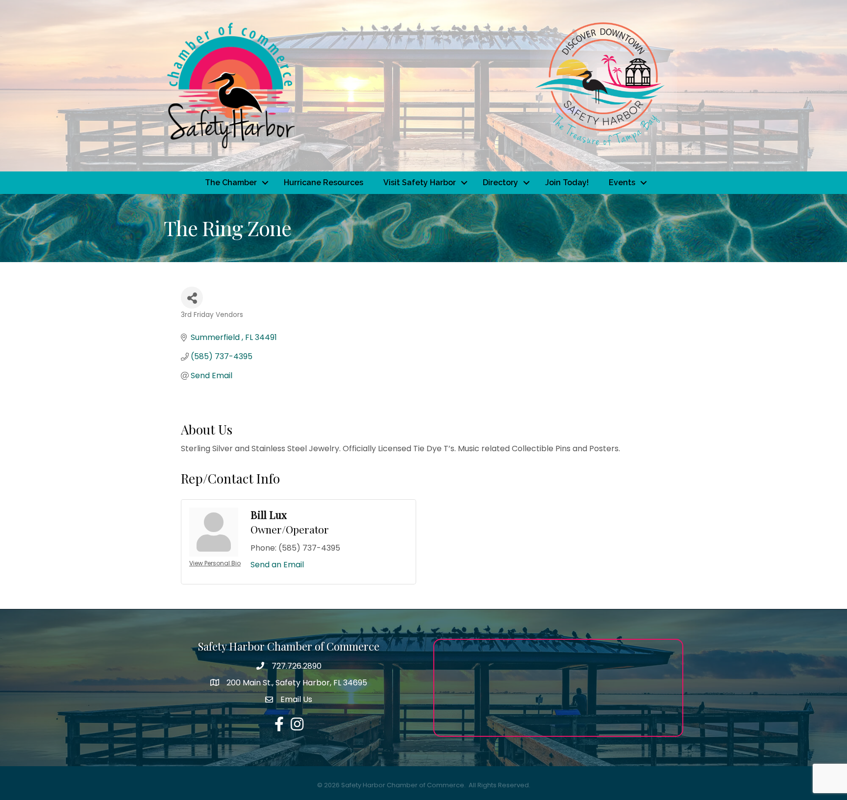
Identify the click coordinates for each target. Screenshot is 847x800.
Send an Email (277, 564)
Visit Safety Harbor (419, 182)
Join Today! (567, 182)
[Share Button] (192, 298)
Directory (500, 182)
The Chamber (231, 182)
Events (622, 182)
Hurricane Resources (323, 182)
